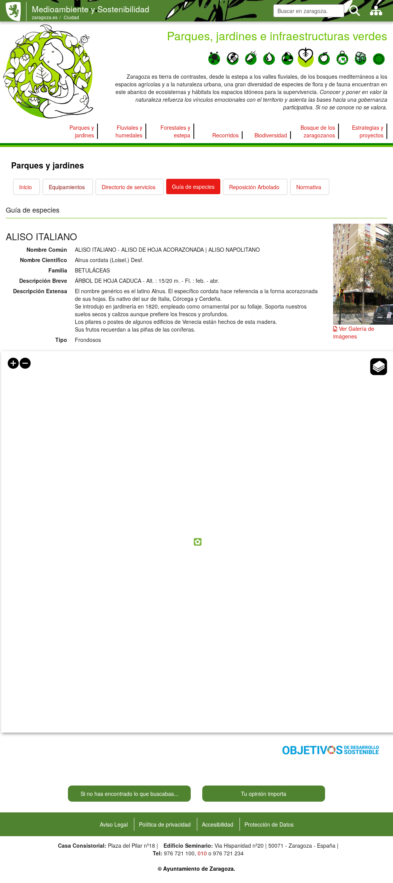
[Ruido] (251, 56)
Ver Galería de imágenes (353, 332)
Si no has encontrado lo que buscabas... (129, 793)
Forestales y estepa (175, 131)
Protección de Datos (269, 824)
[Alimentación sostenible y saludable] (323, 56)
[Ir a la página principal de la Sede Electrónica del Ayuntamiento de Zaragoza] (16, 11)
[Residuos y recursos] (287, 56)
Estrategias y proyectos (367, 131)
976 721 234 (228, 853)
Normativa (308, 187)
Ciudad (71, 17)
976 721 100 (179, 853)
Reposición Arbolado (254, 187)
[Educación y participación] (342, 56)
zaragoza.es (45, 17)
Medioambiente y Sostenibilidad (90, 9)
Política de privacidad (165, 824)
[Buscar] (354, 11)
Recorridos (225, 135)
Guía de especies (193, 186)
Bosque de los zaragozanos (318, 131)
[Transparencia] (360, 56)
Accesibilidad (217, 824)
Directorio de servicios (128, 187)
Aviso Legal (114, 824)
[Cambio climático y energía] (232, 56)
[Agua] (269, 56)
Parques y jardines (81, 131)
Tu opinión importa (263, 793)
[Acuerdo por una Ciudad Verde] (378, 56)
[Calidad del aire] (214, 56)
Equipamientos (67, 187)
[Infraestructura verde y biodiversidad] (305, 56)
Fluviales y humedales (129, 131)
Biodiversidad (270, 135)
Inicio (25, 187)
